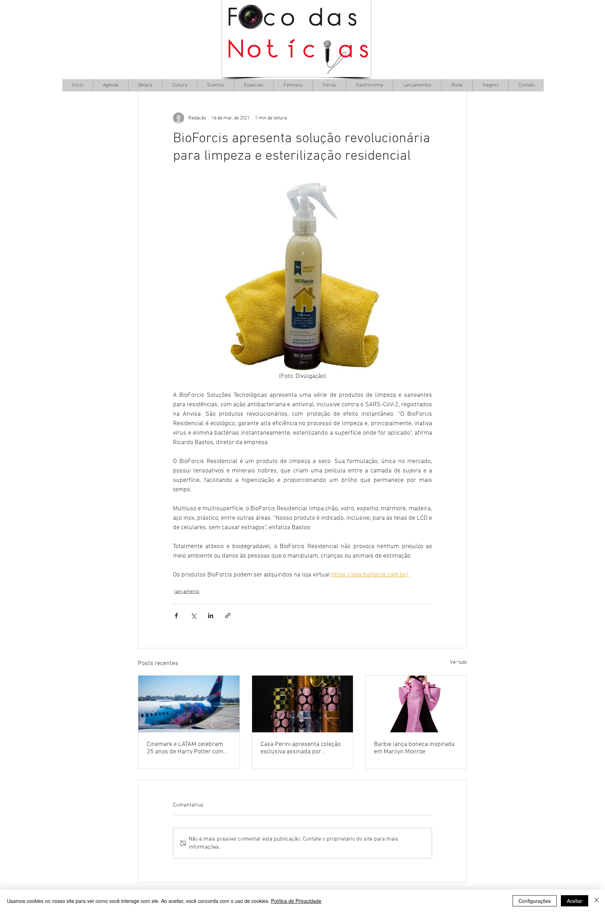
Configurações (535, 900)
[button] (179, 85)
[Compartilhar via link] (227, 615)
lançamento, (187, 592)
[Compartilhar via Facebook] (176, 615)
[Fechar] (596, 900)
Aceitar (574, 900)
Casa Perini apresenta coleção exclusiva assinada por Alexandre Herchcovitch (300, 748)
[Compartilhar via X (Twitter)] (193, 615)
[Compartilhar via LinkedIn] (210, 615)
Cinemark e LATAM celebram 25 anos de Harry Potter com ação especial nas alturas (185, 748)
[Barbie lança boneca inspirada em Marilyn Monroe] (416, 704)
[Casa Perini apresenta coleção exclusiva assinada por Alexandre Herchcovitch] (302, 704)
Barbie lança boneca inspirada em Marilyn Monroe (414, 748)
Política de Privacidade (296, 900)
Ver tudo (458, 662)
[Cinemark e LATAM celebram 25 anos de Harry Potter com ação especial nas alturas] (188, 704)
